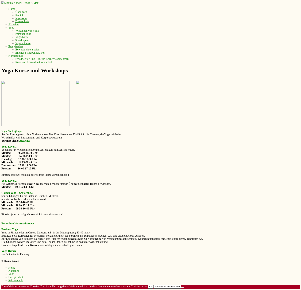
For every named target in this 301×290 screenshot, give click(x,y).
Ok (150, 286)
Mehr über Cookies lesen (167, 286)
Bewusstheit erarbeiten (27, 49)
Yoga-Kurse (22, 36)
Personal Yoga (23, 33)
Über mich (21, 11)
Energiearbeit (15, 46)
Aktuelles (13, 24)
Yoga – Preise (22, 43)
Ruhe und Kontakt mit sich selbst (33, 62)
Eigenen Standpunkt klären (30, 52)
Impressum (21, 18)
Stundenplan (22, 40)
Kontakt (19, 15)
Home (11, 8)
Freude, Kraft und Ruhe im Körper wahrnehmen (42, 58)
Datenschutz (22, 21)
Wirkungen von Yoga (27, 30)
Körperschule (15, 55)
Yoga (11, 27)
